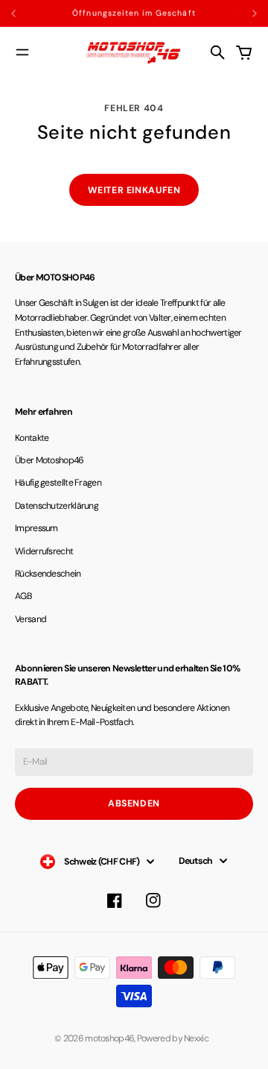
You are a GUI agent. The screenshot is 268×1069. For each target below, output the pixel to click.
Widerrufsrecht (44, 551)
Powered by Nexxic (175, 1038)
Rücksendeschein (48, 574)
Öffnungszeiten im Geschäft (133, 13)
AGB (23, 596)
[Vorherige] (29, 13)
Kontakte (31, 438)
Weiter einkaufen (134, 190)
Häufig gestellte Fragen (58, 483)
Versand (30, 619)
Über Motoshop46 (49, 460)
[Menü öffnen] (22, 52)
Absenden (134, 803)
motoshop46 (109, 1038)
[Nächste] (254, 13)
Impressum (36, 528)
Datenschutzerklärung (56, 506)
